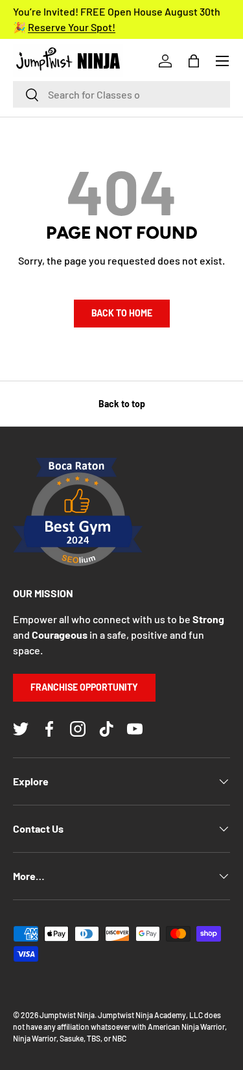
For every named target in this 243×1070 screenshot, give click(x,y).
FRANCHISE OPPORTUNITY (84, 687)
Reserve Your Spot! (71, 27)
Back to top (121, 403)
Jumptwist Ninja (67, 1014)
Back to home (121, 312)
